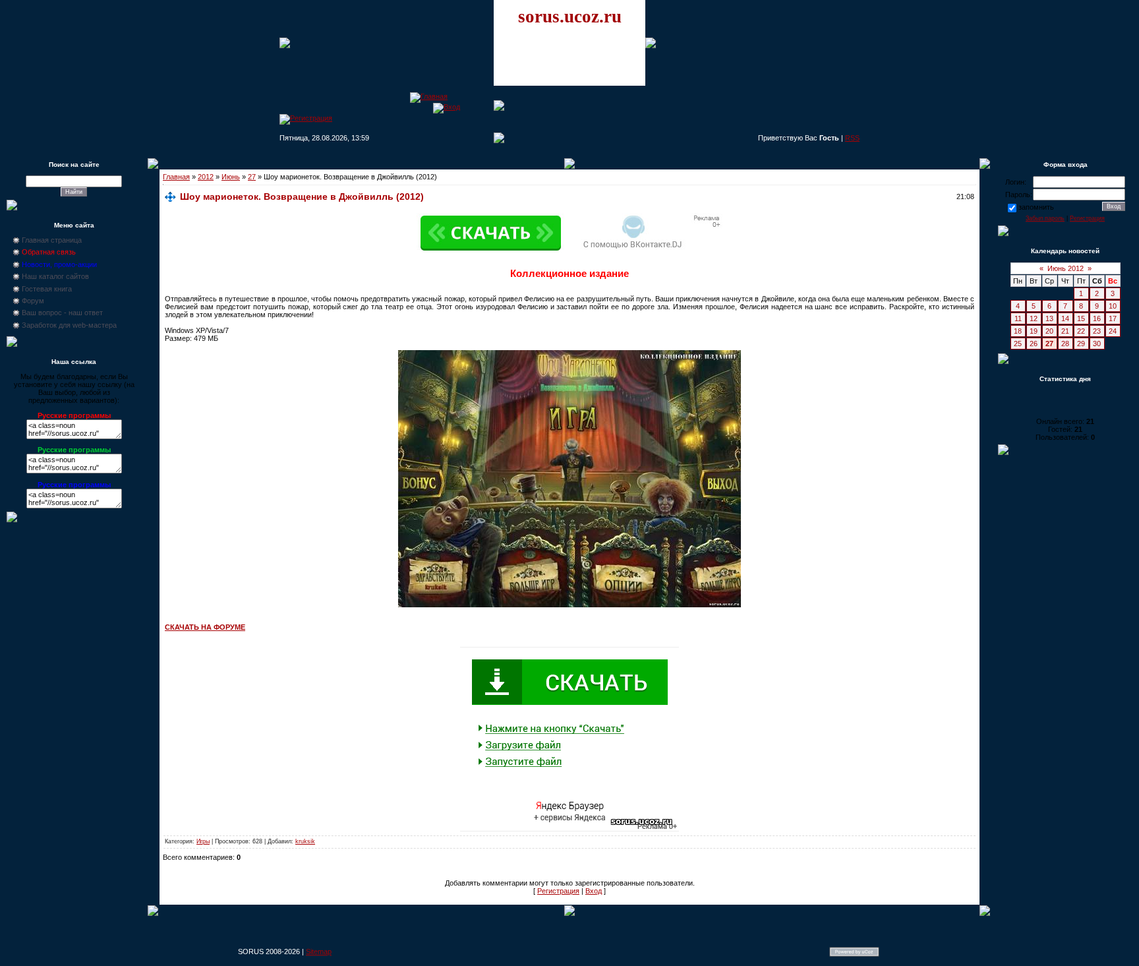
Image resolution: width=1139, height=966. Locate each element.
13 (1049, 318)
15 (1081, 318)
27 (252, 177)
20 (1049, 331)
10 (1113, 306)
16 (1097, 318)
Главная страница (52, 240)
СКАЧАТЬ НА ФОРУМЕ (205, 627)
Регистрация (558, 891)
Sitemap (319, 951)
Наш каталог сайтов (55, 276)
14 (1065, 318)
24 (1113, 331)
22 (1081, 331)
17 (1113, 318)
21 (1065, 331)
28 (1065, 343)
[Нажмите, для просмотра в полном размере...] (569, 605)
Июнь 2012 (1065, 268)
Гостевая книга (47, 289)
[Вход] (446, 107)
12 (1033, 318)
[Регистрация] (305, 118)
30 (1097, 343)
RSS (852, 138)
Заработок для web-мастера (69, 325)
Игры (203, 841)
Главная (176, 177)
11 (1018, 318)
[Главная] (429, 96)
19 (1033, 331)
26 (1033, 343)
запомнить (1036, 207)
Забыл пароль (1045, 218)
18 (1018, 331)
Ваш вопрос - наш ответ (62, 313)
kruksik (305, 841)
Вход (593, 891)
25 (1018, 343)
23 (1097, 331)
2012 (206, 177)
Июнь (230, 177)
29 (1081, 343)
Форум (33, 301)
